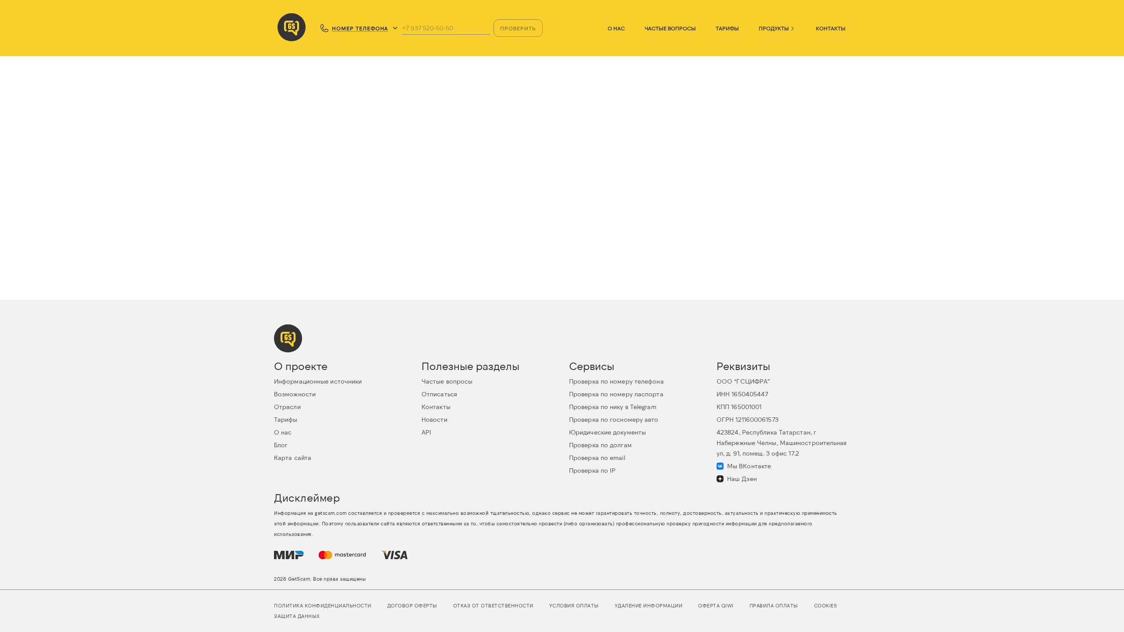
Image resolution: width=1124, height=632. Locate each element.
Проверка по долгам (600, 445)
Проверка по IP (592, 470)
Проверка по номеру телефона (616, 381)
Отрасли (287, 406)
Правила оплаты (773, 605)
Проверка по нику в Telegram (612, 406)
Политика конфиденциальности (322, 605)
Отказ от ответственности (493, 605)
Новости (434, 419)
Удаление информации (649, 605)
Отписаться (439, 394)
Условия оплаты (574, 605)
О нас (616, 28)
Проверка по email (597, 457)
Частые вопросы (670, 28)
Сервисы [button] (591, 365)
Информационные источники (318, 381)
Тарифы (727, 28)
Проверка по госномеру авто (614, 419)
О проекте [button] (301, 365)
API (426, 432)
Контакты (831, 28)
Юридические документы (607, 432)
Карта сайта (292, 457)
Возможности (295, 394)
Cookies (825, 605)
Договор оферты (412, 605)
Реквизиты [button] (743, 365)
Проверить (518, 28)
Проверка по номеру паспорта (616, 394)
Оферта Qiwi (716, 605)
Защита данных (297, 616)
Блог (281, 445)
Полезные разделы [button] (470, 365)
